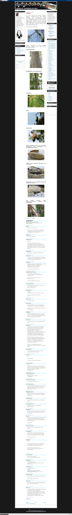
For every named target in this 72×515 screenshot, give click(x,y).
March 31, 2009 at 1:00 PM (29, 282)
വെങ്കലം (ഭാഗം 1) (50, 54)
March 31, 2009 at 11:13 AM (30, 250)
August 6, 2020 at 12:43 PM (30, 486)
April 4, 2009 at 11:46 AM (29, 408)
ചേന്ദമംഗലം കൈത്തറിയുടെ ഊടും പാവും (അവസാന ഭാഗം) (52, 42)
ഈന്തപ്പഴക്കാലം (50, 76)
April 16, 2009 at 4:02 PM (29, 465)
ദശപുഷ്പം (49, 77)
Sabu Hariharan (28, 474)
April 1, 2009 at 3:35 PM (29, 362)
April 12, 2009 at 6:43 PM (29, 459)
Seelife (27, 487)
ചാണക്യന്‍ (28, 251)
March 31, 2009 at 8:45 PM (29, 318)
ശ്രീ (26, 226)
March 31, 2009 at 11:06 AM (30, 238)
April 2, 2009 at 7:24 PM (29, 390)
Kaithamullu (28, 290)
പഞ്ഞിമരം (28, 13)
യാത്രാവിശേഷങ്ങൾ (51, 35)
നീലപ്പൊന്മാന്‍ (50, 58)
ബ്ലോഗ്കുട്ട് (50, 100)
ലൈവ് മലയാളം (19, 51)
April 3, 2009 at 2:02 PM (29, 397)
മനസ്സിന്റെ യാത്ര (51, 31)
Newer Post (27, 502)
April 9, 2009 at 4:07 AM (29, 438)
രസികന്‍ (27, 262)
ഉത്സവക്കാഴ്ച (50, 52)
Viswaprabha (28, 466)
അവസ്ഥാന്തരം (50, 57)
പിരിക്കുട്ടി (27, 460)
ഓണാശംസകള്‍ (50, 72)
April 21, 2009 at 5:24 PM (29, 473)
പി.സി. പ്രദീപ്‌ (28, 349)
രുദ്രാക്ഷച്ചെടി (50, 64)
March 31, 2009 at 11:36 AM (30, 254)
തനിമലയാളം (50, 96)
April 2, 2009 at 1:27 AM (29, 383)
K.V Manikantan (28, 398)
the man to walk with (29, 283)
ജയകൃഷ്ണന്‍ (27, 409)
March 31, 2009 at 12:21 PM (30, 261)
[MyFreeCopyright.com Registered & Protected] (36, 509)
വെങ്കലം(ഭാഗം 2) (50, 53)
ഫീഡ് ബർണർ (53, 88)
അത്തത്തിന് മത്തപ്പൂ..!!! (51, 73)
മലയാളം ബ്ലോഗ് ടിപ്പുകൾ (20, 50)
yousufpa (27, 319)
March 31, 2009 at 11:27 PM (30, 353)
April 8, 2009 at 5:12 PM (29, 424)
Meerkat (49, 49)
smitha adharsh (28, 454)
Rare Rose (27, 255)
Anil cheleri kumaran (29, 425)
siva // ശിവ (27, 303)
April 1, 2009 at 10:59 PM (29, 378)
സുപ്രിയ (27, 325)
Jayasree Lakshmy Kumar (30, 379)
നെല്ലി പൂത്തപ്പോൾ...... (52, 25)
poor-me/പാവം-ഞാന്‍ (29, 384)
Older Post (44, 502)
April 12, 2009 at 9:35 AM (29, 453)
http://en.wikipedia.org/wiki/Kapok (31, 471)
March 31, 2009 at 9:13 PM (29, 348)
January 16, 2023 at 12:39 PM (30, 497)
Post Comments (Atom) (32, 503)
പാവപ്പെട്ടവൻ (28, 431)
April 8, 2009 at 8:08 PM (29, 430)
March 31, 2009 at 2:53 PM (29, 302)
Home (36, 502)
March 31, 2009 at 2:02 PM (29, 289)
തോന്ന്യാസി (28, 239)
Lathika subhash (28, 363)
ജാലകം (49, 92)
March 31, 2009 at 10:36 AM (30, 225)
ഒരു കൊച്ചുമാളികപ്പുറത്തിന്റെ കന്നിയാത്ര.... (52, 33)
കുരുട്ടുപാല (49, 63)
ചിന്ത (49, 95)
